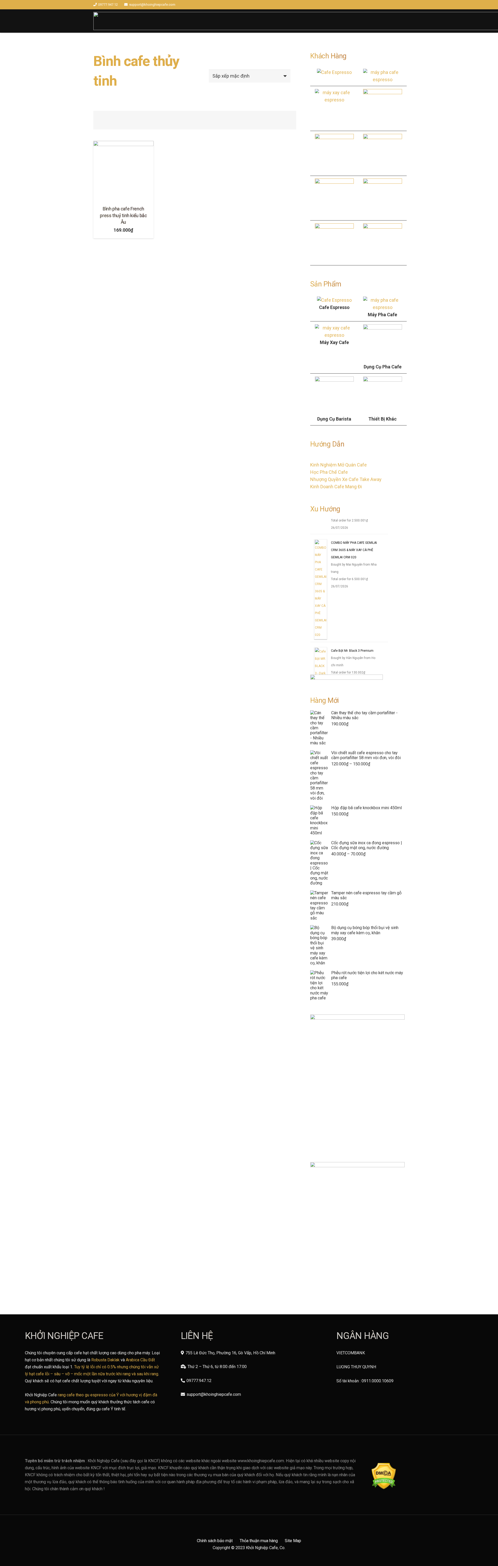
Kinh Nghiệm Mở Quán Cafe (338, 465)
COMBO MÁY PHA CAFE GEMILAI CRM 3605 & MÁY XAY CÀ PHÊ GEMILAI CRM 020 (354, 555)
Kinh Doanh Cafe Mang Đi (336, 486)
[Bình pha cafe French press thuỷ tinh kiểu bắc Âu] (123, 171)
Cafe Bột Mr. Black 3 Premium (352, 655)
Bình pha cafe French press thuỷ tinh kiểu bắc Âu (123, 215)
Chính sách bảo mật (215, 1540)
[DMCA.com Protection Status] (384, 1487)
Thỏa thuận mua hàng (259, 1540)
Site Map (293, 1540)
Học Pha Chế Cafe (329, 472)
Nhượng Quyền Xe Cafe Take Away (346, 479)
